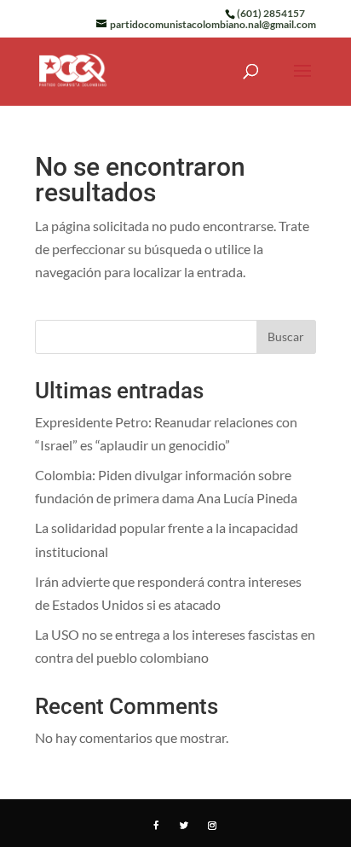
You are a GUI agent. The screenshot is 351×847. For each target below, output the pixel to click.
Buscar (286, 336)
